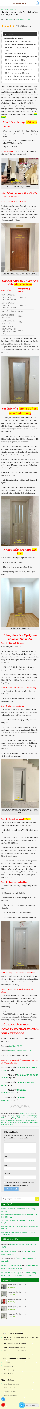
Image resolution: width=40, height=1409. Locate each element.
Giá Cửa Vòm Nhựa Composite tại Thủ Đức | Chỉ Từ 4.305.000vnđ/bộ (18, 1233)
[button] (2, 3)
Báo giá (3, 9)
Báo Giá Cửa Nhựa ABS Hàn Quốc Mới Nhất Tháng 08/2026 (18, 1210)
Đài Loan (27, 819)
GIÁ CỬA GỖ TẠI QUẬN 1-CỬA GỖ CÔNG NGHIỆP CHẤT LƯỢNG (18, 1274)
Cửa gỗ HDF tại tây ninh (19, 1118)
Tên (5, 1156)
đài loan (32, 122)
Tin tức (8, 9)
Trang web (7, 1173)
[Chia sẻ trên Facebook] (14, 1106)
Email (6, 1165)
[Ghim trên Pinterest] (25, 1106)
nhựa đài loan (23, 284)
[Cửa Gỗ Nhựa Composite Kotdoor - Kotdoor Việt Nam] (20, 3)
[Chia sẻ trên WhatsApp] (11, 1106)
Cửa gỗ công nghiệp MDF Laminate (21, 1116)
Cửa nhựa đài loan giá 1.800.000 (25, 1122)
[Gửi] (37, 1199)
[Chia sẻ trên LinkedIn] (28, 1106)
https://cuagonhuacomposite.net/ (19, 1051)
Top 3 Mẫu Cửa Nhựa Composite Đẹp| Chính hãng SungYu (17, 1222)
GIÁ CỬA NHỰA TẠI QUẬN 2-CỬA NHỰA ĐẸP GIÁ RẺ (19, 1267)
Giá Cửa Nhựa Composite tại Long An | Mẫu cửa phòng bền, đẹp (19, 1228)
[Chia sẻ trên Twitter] (18, 1106)
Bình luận (7, 1141)
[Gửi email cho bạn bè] (21, 1106)
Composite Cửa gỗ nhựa (9, 1251)
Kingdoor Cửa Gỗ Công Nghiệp (11, 1265)
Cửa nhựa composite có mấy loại (19, 1120)
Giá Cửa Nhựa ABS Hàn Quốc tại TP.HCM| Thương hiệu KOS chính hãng (19, 1216)
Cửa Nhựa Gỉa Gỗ (15, 1046)
